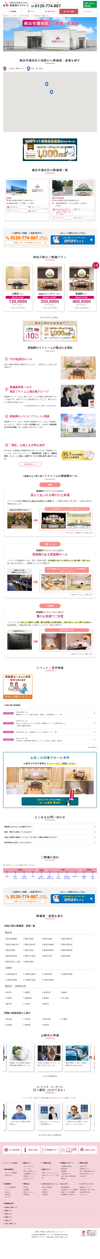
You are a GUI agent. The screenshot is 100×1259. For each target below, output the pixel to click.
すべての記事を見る (50, 1076)
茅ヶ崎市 (65, 998)
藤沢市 (9, 1004)
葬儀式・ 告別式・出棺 (50, 877)
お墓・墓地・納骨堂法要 (68, 1176)
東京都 (9, 1019)
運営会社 (26, 1184)
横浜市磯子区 (67, 939)
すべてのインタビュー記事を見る (50, 1135)
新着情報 (8, 1184)
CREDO (25, 1187)
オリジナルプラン (28, 1166)
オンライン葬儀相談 (11, 1173)
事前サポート (47, 1169)
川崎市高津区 (67, 974)
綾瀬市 (27, 992)
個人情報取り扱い (85, 1192)
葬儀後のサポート (67, 1163)
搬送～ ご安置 (15, 877)
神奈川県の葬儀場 (24, 15)
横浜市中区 (48, 956)
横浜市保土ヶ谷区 (14, 961)
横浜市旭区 (29, 939)
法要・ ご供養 (92, 877)
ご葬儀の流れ (47, 1163)
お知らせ (7, 1192)
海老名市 (47, 992)
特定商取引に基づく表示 (87, 1190)
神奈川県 (47, 1019)
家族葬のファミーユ (86, 1187)
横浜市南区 (11, 950)
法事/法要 (64, 1169)
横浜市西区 (66, 956)
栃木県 (46, 1025)
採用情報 (26, 1194)
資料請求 (45, 1192)
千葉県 (64, 1019)
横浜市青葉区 (12, 939)
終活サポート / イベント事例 (50, 1176)
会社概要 (26, 1190)
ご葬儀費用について (29, 1174)
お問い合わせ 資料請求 (89, 4)
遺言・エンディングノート (50, 1173)
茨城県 (9, 1025)
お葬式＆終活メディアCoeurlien (86, 1175)
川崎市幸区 (48, 974)
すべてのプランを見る (50, 317)
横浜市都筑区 (67, 950)
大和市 (27, 1004)
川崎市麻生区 (12, 974)
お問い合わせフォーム (50, 1184)
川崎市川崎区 (30, 974)
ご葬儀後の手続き (66, 1166)
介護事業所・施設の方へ (68, 1194)
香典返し (63, 1178)
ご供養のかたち (66, 1174)
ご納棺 (32, 876)
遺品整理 (63, 1171)
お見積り (45, 1190)
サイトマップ (84, 1194)
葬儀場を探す (9, 1203)
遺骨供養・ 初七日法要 (67, 877)
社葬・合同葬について (30, 1171)
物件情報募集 (65, 1187)
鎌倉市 (64, 992)
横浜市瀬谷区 (49, 950)
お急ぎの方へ (9, 1175)
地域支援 (7, 1194)
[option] (49, 1057)
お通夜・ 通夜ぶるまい (41, 877)
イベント (7, 1190)
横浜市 (46, 1004)
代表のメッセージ (28, 1192)
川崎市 (9, 998)
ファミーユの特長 (11, 1163)
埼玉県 (27, 1019)
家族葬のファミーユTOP (9, 15)
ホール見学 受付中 (50, 801)
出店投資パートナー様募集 (69, 1190)
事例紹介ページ (28, 1176)
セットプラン (27, 1169)
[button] (51, 92)
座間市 (46, 998)
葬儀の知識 (84, 1163)
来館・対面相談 (47, 1187)
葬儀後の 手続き (84, 877)
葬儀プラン (27, 1163)
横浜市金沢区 (30, 944)
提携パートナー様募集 (68, 1192)
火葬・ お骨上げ (58, 877)
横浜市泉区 (48, 939)
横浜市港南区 (49, 944)
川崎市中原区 (30, 980)
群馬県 (27, 1025)
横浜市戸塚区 (30, 956)
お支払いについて (28, 1178)
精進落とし (76, 876)
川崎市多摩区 (12, 980)
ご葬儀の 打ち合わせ (24, 877)
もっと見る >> (92, 747)
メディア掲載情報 (10, 1187)
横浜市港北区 (67, 944)
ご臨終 (7, 876)
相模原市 (28, 998)
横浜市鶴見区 (12, 956)
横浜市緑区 (29, 961)
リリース (7, 1197)
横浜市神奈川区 (13, 944)
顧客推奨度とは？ (30, 464)
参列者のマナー (84, 1169)
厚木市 (9, 992)
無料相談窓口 (9, 1169)
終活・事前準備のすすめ (87, 1171)
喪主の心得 (83, 1166)
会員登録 (45, 1194)
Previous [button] (5, 1057)
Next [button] (90, 1057)
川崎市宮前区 (49, 980)
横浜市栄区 (29, 950)
